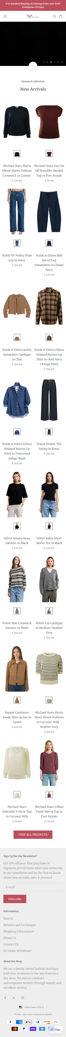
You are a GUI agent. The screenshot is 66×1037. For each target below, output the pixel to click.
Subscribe (14, 899)
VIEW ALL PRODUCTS (33, 834)
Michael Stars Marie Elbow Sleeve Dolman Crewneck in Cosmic (17, 170)
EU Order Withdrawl (17, 951)
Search (8, 918)
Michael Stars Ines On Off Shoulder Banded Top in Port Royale (49, 170)
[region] (33, 44)
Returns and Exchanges (19, 925)
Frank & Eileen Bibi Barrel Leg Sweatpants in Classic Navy (49, 263)
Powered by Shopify (42, 1014)
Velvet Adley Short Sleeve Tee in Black (49, 540)
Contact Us (10, 944)
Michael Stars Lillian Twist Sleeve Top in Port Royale (49, 811)
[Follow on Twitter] (14, 998)
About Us (9, 938)
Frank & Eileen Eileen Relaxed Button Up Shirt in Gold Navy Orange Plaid (49, 357)
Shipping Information (18, 931)
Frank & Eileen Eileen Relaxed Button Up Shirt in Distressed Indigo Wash (17, 451)
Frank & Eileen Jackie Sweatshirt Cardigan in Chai (17, 354)
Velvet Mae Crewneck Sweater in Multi (17, 625)
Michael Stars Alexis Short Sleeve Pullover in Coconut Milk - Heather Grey (49, 720)
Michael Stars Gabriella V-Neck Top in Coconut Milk (16, 811)
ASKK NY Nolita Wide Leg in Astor (17, 258)
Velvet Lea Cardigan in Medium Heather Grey (49, 628)
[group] (33, 44)
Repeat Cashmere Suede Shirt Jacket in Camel (17, 717)
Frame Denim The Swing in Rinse (49, 446)
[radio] (16, 153)
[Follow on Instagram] (22, 998)
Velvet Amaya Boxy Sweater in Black (17, 540)
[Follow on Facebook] (5, 998)
